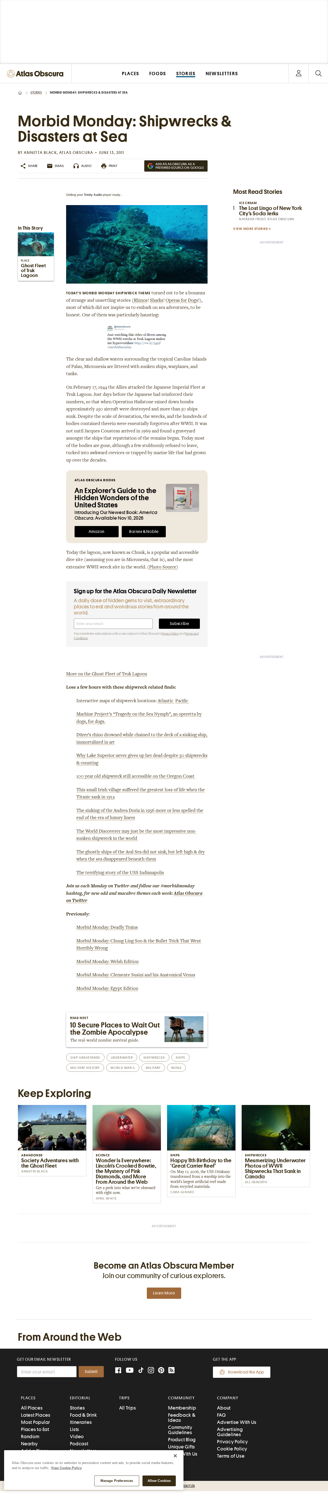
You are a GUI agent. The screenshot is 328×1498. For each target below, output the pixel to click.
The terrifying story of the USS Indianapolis (120, 873)
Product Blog (182, 1439)
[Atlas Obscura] (36, 74)
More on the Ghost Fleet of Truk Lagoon (106, 674)
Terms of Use (230, 1456)
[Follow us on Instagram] (151, 1371)
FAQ (221, 1415)
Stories (36, 92)
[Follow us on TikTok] (141, 1371)
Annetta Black (40, 153)
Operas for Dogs (182, 300)
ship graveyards (85, 1057)
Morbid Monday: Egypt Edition (107, 989)
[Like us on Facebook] (118, 1371)
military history (85, 1067)
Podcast (79, 1443)
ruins (176, 1067)
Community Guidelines (180, 1430)
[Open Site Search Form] (318, 73)
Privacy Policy (170, 633)
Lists (74, 1429)
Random (30, 1436)
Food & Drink (83, 1415)
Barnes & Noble (143, 532)
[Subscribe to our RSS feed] (171, 1371)
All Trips (127, 1407)
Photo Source (162, 567)
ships (180, 1057)
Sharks (156, 300)
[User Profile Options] (299, 73)
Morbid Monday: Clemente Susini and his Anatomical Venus (135, 975)
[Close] (175, 1455)
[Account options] (298, 73)
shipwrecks (154, 1057)
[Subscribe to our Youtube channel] (129, 1371)
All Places (32, 1407)
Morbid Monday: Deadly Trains (107, 927)
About (224, 1407)
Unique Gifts (181, 1446)
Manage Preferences (116, 1481)
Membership (182, 1407)
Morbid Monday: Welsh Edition (107, 962)
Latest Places (35, 1415)
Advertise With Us (237, 1422)
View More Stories (250, 228)
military (153, 1067)
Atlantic (166, 701)
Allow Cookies (159, 1481)
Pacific (182, 701)
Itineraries (81, 1422)
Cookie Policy (232, 1448)
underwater (122, 1057)
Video (77, 1436)
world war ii (122, 1067)
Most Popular (35, 1422)
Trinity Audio (93, 195)
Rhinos (141, 300)
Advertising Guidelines (230, 1432)
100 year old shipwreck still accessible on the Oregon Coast (136, 776)
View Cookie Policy (66, 1468)
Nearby (29, 1443)
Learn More (164, 1293)
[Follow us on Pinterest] (161, 1371)
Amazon (97, 532)
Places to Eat (35, 1429)
